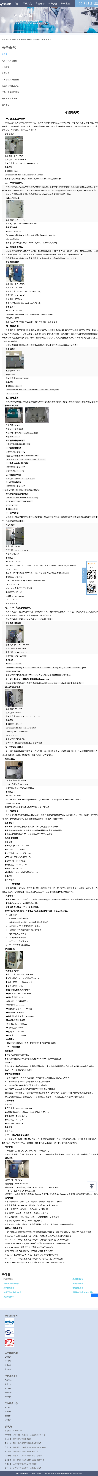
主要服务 (40, 3)
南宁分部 (8, 1468)
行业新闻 (8, 1412)
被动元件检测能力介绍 (13, 1292)
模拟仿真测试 (78, 1288)
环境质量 (5, 66)
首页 (17, 3)
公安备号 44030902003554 (72, 1473)
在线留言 (92, 563)
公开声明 (8, 1365)
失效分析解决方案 (9, 98)
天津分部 (8, 1464)
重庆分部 (8, 1443)
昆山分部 (8, 1439)
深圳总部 (8, 1435)
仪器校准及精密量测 (10, 92)
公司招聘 (8, 1420)
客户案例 (8, 1369)
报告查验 (65, 3)
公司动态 (8, 1407)
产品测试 (8, 1380)
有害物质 (5, 73)
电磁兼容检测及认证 (10, 85)
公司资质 (8, 1361)
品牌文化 (27, 3)
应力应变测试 (9, 1296)
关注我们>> (83, 575)
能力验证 (5, 104)
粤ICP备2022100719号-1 (53, 1473)
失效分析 (8, 1384)
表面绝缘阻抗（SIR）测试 (83, 1292)
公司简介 (8, 1357)
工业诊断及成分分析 (10, 79)
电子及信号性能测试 (12, 1283)
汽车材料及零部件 (9, 60)
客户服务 (52, 3)
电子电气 (5, 54)
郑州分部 (8, 1447)
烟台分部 (8, 1451)
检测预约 (8, 1416)
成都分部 (8, 1460)
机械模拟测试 (78, 1279)
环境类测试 (8, 1279)
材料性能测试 (9, 1288)
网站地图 (8, 1397)
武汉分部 (8, 1456)
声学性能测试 (78, 1283)
